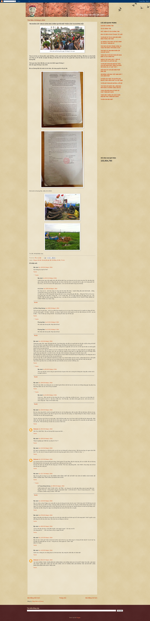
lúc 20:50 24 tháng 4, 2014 (50, 288)
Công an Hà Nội (37, 260)
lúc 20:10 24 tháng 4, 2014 (45, 429)
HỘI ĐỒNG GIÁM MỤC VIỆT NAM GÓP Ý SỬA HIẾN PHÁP (111, 75)
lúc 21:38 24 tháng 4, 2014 (50, 395)
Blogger (78, 617)
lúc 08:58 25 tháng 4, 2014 (57, 486)
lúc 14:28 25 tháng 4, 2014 (45, 550)
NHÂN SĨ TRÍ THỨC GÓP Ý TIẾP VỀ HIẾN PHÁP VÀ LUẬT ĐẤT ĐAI (110, 60)
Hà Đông (54, 260)
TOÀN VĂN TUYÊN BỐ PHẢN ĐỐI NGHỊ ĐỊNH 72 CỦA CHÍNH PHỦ (111, 55)
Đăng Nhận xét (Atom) (37, 601)
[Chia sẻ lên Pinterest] (54, 258)
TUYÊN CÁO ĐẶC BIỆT (107, 99)
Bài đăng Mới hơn (33, 598)
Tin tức (63, 260)
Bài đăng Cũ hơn (91, 598)
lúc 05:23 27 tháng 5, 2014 (45, 560)
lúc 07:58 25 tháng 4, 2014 (45, 515)
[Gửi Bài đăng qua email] (45, 257)
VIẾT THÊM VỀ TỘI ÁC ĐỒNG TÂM (110, 31)
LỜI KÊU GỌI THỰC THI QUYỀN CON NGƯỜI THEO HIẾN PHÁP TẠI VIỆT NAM (112, 79)
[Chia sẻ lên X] (51, 258)
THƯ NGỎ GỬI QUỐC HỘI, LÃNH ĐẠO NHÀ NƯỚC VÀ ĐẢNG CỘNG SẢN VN (111, 86)
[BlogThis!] (50, 258)
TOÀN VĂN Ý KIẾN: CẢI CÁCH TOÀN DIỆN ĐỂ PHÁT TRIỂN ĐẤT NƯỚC (110, 95)
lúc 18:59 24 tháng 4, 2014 (52, 308)
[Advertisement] (114, 128)
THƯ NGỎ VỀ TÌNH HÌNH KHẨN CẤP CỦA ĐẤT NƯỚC (110, 51)
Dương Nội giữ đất (46, 260)
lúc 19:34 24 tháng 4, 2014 (45, 341)
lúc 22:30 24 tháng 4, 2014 (45, 501)
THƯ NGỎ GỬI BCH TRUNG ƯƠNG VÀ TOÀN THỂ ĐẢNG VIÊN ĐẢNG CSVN (111, 47)
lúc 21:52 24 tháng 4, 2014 (52, 322)
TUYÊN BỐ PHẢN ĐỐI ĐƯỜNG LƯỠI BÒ (111, 83)
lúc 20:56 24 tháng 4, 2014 (45, 438)
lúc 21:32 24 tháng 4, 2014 (45, 459)
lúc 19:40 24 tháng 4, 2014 (45, 382)
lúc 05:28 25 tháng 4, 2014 (50, 369)
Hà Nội (58, 260)
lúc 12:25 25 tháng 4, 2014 (45, 537)
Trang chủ (62, 598)
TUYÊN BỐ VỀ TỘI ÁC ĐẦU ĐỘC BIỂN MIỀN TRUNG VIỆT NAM (111, 38)
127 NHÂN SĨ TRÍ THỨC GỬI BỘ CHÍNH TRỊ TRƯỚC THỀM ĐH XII (111, 42)
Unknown (35, 429)
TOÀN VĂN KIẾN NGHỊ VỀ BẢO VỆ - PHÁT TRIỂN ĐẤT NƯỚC (110, 91)
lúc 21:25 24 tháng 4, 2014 (45, 448)
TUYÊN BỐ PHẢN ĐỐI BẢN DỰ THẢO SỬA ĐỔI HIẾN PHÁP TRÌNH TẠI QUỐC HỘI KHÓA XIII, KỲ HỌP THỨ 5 (111, 65)
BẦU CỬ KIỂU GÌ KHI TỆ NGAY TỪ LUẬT (112, 34)
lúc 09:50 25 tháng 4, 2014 (45, 526)
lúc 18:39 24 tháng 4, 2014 (45, 267)
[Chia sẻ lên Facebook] (53, 258)
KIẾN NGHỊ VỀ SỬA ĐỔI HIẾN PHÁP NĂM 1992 (110, 70)
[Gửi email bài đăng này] (48, 258)
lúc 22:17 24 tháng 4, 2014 (45, 473)
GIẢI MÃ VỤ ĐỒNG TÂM (107, 25)
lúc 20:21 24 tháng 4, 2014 (50, 278)
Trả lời (35, 272)
